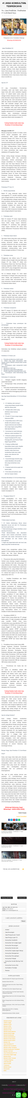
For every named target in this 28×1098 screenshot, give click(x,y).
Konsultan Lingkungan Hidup (14, 950)
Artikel (7, 929)
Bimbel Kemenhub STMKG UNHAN (10, 1013)
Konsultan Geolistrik (11, 940)
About (14, 1081)
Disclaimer (5, 1093)
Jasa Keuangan (9, 932)
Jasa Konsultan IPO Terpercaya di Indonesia (12, 978)
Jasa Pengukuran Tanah (12, 935)
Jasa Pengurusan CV (8, 15)
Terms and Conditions (14, 1093)
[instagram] (15, 1095)
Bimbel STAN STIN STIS (8, 981)
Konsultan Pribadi (10, 958)
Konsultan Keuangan (11, 945)
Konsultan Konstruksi (11, 948)
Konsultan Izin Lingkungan (13, 943)
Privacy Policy (20, 1089)
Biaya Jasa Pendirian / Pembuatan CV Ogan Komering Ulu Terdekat (11, 860)
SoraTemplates (12, 1085)
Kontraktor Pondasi (11, 968)
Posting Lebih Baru (7, 897)
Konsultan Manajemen (12, 953)
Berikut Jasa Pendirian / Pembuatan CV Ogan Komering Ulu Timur (12, 846)
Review (7, 970)
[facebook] (12, 1095)
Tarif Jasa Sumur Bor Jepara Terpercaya (12, 988)
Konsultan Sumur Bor (11, 965)
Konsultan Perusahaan (12, 956)
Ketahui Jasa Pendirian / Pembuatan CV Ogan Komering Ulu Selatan (12, 832)
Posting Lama (22, 897)
